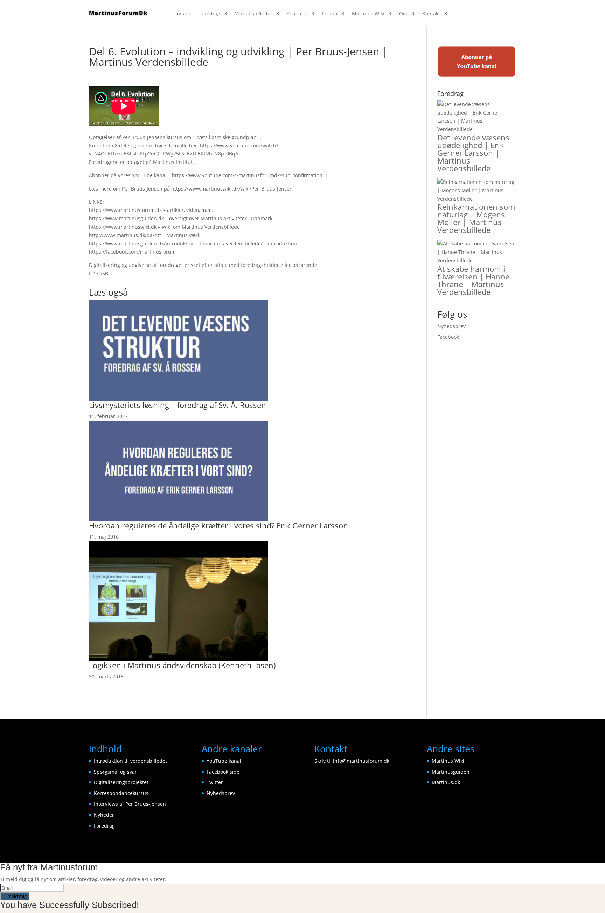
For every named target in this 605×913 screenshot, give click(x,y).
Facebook (448, 336)
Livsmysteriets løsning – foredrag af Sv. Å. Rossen (177, 405)
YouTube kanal (224, 761)
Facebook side (223, 771)
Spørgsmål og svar (115, 771)
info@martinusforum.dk (361, 761)
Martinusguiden (451, 771)
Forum (329, 14)
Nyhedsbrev (451, 326)
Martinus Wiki (368, 14)
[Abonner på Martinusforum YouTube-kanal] (476, 75)
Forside (183, 14)
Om (403, 14)
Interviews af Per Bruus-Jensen (130, 804)
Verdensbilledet (253, 14)
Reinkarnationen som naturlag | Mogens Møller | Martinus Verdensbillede (476, 218)
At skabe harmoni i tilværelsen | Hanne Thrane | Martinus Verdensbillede (473, 280)
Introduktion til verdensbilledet (130, 761)
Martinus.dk (446, 782)
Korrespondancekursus (121, 793)
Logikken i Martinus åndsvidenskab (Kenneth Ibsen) (182, 665)
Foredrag (209, 14)
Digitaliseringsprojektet (121, 782)
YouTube (297, 14)
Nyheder (104, 814)
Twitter (215, 782)
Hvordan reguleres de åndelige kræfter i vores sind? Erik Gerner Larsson (218, 525)
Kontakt (431, 14)
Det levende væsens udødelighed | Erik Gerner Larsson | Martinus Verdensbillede (473, 152)
